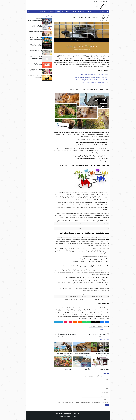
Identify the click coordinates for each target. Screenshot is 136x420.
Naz (108, 21)
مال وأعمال (102, 11)
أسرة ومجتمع (81, 11)
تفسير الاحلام (51, 11)
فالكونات (74, 416)
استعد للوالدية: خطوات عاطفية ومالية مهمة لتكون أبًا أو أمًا (35, 38)
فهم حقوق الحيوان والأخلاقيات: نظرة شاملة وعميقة (91, 18)
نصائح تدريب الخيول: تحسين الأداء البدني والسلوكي (67, 334)
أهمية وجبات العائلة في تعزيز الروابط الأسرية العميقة (36, 57)
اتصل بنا (74, 413)
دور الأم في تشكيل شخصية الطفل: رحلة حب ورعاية (36, 26)
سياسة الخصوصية (67, 413)
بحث (28, 11)
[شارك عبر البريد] (68, 322)
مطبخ (63, 11)
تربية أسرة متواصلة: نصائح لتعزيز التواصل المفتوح (35, 76)
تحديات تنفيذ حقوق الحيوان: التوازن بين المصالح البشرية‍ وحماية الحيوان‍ (90, 80)
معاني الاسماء (43, 11)
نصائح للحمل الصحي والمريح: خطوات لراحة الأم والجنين (36, 44)
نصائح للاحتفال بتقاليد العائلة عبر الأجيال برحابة (35, 32)
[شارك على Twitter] (96, 322)
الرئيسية (107, 11)
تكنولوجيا (95, 11)
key (101, 329)
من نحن (79, 413)
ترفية (67, 11)
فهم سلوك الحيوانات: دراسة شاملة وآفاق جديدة (82, 368)
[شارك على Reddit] (77, 322)
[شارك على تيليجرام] (59, 322)
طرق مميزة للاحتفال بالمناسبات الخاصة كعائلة (35, 51)
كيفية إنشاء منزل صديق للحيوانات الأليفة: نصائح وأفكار (101, 368)
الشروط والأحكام (59, 413)
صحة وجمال (88, 11)
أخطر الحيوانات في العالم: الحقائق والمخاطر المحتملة (82, 354)
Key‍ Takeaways (103, 85)
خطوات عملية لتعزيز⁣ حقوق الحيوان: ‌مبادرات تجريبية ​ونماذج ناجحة (92, 82)
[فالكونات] (68, 6)
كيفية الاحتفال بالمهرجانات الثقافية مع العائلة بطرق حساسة (35, 19)
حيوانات (58, 11)
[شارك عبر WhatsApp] (86, 322)
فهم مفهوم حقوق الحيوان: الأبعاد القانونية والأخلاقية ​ (94, 75)
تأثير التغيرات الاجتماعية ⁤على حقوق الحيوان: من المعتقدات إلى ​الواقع (90, 77)
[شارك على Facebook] (105, 322)
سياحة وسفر (73, 11)
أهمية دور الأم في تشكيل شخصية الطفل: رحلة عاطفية (36, 70)
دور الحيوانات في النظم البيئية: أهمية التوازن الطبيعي (63, 368)
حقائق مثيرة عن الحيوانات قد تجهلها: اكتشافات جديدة (97, 334)
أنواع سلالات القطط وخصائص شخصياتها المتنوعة (102, 354)
